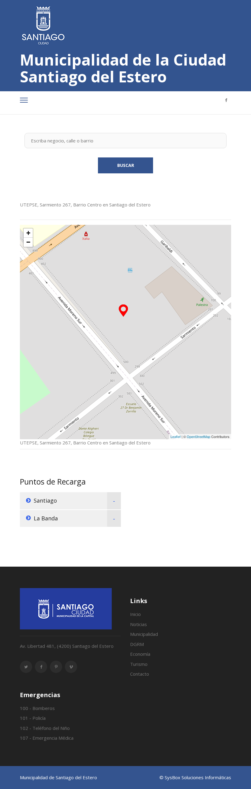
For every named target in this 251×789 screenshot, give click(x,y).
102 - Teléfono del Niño (45, 728)
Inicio (135, 614)
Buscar (125, 165)
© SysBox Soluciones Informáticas (195, 777)
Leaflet (175, 436)
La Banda (46, 518)
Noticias (138, 624)
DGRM (137, 644)
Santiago (45, 500)
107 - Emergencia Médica (46, 738)
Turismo (139, 664)
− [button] (28, 242)
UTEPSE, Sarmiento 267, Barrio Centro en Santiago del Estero (85, 205)
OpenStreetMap (198, 436)
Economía (140, 654)
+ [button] (28, 233)
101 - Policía (33, 718)
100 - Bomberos (37, 708)
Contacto (139, 674)
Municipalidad (144, 634)
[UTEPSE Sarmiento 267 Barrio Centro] (123, 310)
